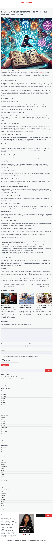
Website (3, 350)
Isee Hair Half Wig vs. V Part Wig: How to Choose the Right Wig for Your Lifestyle (16, 378)
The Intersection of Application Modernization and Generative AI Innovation (15, 383)
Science (2, 497)
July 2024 (3, 442)
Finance (2, 470)
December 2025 (4, 413)
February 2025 (4, 427)
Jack (22, 531)
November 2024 (4, 433)
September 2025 (4, 415)
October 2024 (4, 436)
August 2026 (3, 396)
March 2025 (3, 425)
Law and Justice (4, 483)
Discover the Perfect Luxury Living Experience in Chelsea (44, 307)
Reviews (3, 495)
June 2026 (3, 400)
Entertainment (4, 466)
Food (2, 472)
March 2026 (3, 407)
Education (3, 464)
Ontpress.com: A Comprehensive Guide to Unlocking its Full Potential (8, 307)
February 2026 (4, 409)
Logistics (3, 487)
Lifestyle (3, 485)
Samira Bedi (4, 17)
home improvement (5, 478)
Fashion (2, 468)
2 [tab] (25, 534)
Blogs (2, 9)
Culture (2, 458)
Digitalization (3, 460)
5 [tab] (29, 534)
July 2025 (3, 417)
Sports (2, 501)
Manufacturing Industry (5, 489)
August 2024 (3, 440)
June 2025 (3, 419)
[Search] (50, 6)
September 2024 (4, 438)
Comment (3, 327)
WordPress (43, 540)
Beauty (2, 449)
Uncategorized (4, 507)
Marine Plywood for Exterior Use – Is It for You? (10, 381)
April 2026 (3, 404)
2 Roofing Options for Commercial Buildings (25, 306)
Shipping (3, 499)
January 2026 (3, 411)
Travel (2, 505)
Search (48, 370)
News (2, 491)
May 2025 (3, 421)
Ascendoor (32, 540)
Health (2, 476)
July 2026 (3, 398)
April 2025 (3, 423)
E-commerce (3, 462)
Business (3, 454)
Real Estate (3, 493)
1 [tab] (24, 534)
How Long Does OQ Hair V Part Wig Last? (9, 376)
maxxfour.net (26, 2)
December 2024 (4, 431)
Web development (4, 509)
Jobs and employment (5, 480)
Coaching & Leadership (5, 456)
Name (3, 344)
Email (29, 344)
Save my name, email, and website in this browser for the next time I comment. (20, 356)
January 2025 (3, 429)
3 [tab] (26, 534)
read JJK (40, 72)
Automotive (3, 447)
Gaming (2, 474)
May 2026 (3, 402)
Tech (2, 503)
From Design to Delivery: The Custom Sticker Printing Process (13, 385)
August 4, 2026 (27, 531)
